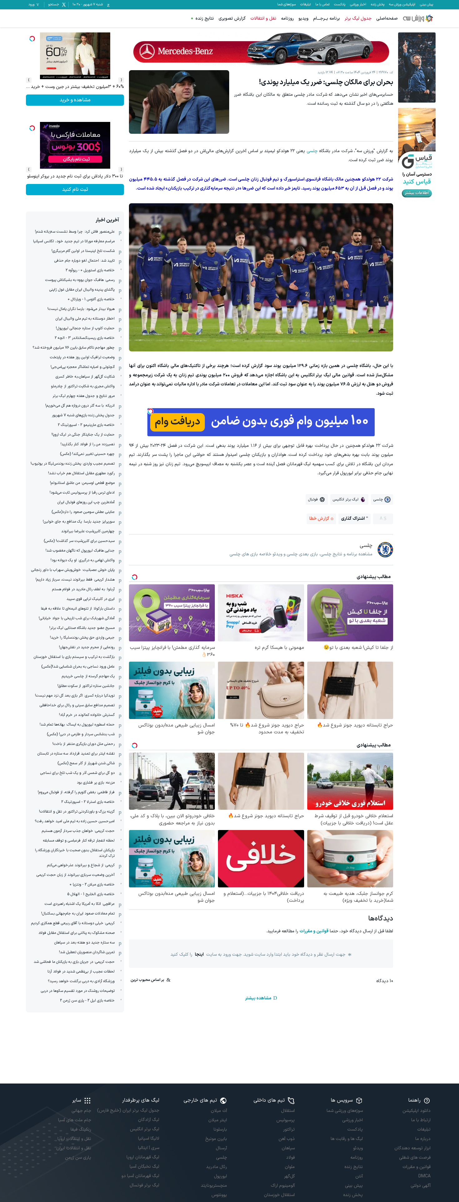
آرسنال (221, 1148)
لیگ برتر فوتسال (144, 1185)
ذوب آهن (287, 1139)
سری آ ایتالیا (148, 1148)
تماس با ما (322, 4)
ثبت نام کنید (75, 100)
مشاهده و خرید (75, 189)
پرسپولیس (285, 1120)
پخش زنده (377, 4)
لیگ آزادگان (148, 1120)
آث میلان (219, 1111)
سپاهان (288, 1148)
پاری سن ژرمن (78, 1157)
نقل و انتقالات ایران (73, 1148)
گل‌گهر (289, 1176)
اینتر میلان (217, 1120)
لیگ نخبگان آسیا (144, 1166)
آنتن (359, 1176)
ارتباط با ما (421, 1120)
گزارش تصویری (232, 18)
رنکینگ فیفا (81, 1129)
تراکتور (289, 1129)
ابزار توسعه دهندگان (412, 1148)
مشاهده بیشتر (258, 998)
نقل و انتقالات (263, 18)
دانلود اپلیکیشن (416, 1111)
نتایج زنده (204, 18)
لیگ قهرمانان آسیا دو (140, 1176)
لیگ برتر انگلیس (144, 1129)
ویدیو (303, 18)
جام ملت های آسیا (74, 1120)
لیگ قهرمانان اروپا (142, 1157)
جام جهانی (81, 1111)
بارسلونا (220, 1129)
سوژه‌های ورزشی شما (345, 1111)
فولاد (290, 1157)
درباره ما (423, 1139)
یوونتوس (219, 1195)
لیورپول (220, 1176)
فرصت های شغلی (415, 1157)
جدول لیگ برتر (358, 18)
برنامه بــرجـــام (326, 18)
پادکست (339, 4)
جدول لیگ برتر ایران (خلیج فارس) (128, 1110)
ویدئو (358, 1148)
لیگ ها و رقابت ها (347, 1139)
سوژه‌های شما (286, 4)
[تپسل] (150, 411)
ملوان (290, 1167)
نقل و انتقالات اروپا (74, 1139)
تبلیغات (305, 4)
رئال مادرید (216, 1167)
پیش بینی (426, 4)
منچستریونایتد (214, 1185)
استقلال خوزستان (279, 1195)
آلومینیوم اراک (283, 1185)
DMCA (424, 1176)
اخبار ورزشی (358, 4)
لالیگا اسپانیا (148, 1138)
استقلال (288, 1111)
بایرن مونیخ (216, 1139)
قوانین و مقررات (313, 931)
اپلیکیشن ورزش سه (402, 4)
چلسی (312, 151)
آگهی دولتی (421, 1185)
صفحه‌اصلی (387, 18)
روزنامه (287, 18)
